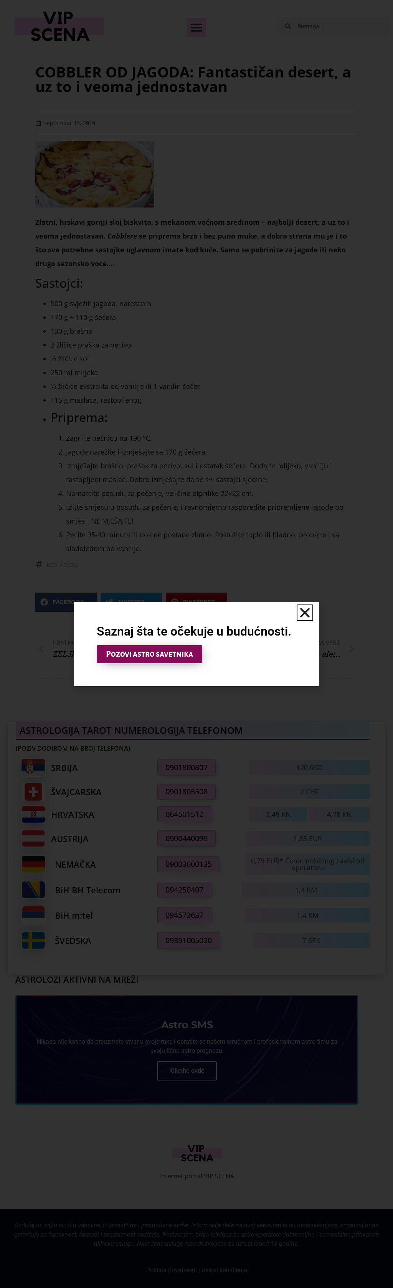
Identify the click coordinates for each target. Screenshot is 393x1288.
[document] (196, 644)
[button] (305, 612)
